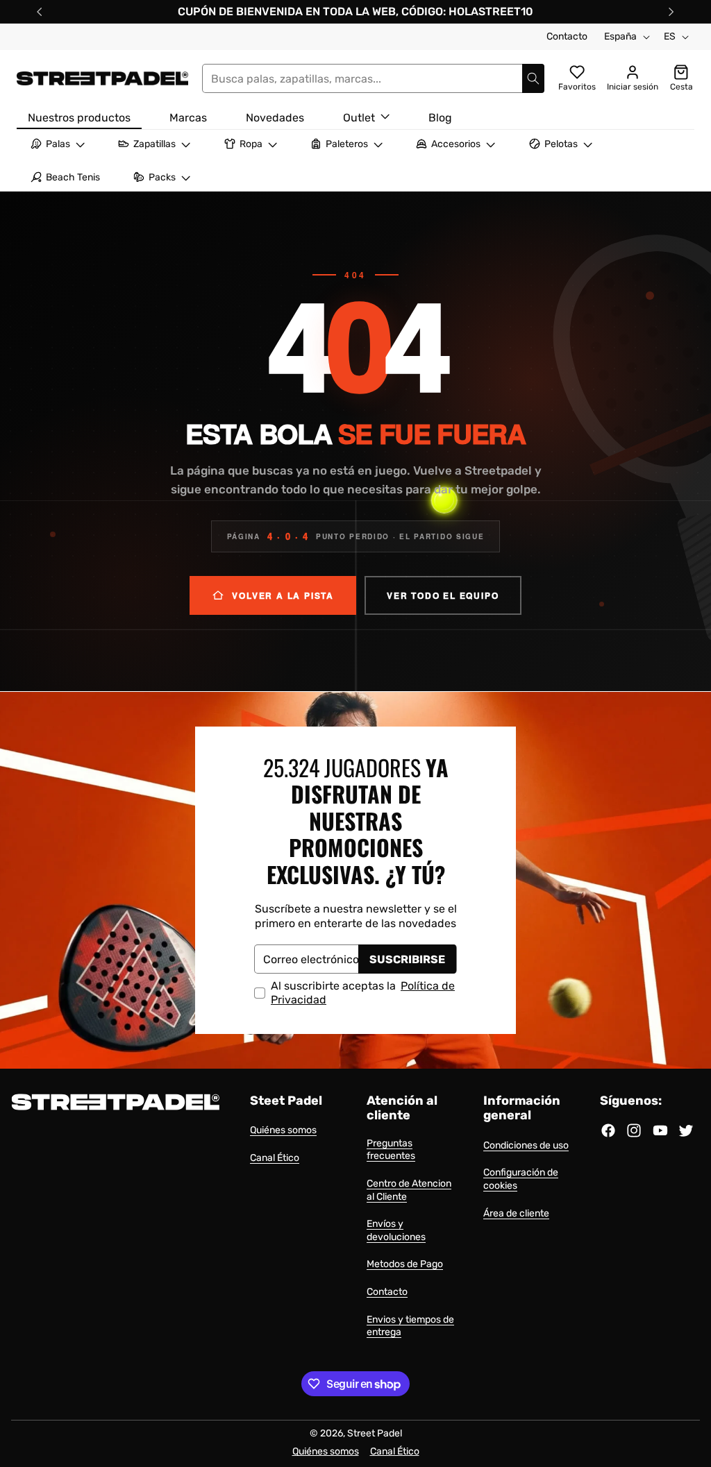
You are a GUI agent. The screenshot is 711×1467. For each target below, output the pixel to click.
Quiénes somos (283, 1130)
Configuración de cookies (520, 1179)
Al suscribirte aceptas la (363, 992)
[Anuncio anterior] (39, 12)
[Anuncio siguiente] (671, 12)
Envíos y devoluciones (396, 1230)
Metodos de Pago (405, 1264)
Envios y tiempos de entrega (410, 1326)
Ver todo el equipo (443, 595)
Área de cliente (516, 1213)
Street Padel (374, 1433)
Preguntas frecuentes (391, 1149)
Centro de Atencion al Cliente (409, 1190)
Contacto (566, 36)
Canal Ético (274, 1158)
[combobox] (373, 78)
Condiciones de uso (526, 1145)
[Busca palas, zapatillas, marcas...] (533, 78)
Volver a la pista (283, 595)
